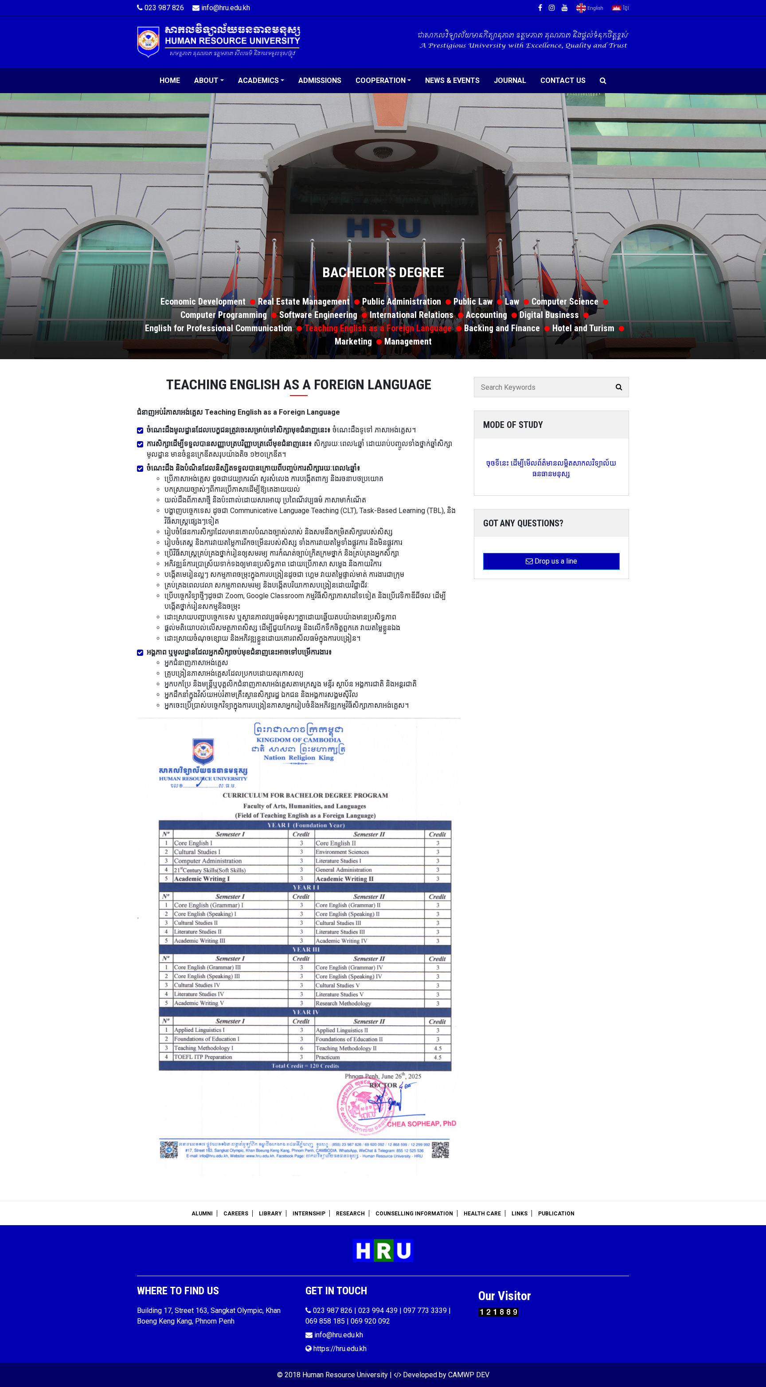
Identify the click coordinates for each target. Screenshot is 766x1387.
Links (520, 1214)
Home (170, 80)
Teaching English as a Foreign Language (378, 328)
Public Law (472, 301)
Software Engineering (318, 315)
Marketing (353, 341)
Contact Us (563, 80)
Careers (235, 1214)
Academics (258, 80)
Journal (510, 80)
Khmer (620, 8)
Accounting (486, 315)
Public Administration (401, 301)
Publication (556, 1214)
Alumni (202, 1214)
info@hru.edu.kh (224, 8)
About (206, 80)
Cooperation (381, 80)
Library (270, 1214)
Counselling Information (414, 1214)
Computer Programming (223, 315)
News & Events (452, 80)
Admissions (319, 80)
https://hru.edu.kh (339, 1348)
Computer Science (565, 301)
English (589, 8)
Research (350, 1214)
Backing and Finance (502, 328)
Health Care (482, 1214)
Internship (309, 1214)
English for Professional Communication (218, 328)
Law (512, 301)
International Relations (411, 315)
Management (408, 341)
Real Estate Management (304, 301)
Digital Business (549, 315)
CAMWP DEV (468, 1375)
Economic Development (203, 301)
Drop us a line (555, 561)
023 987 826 (163, 8)
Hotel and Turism (583, 328)
